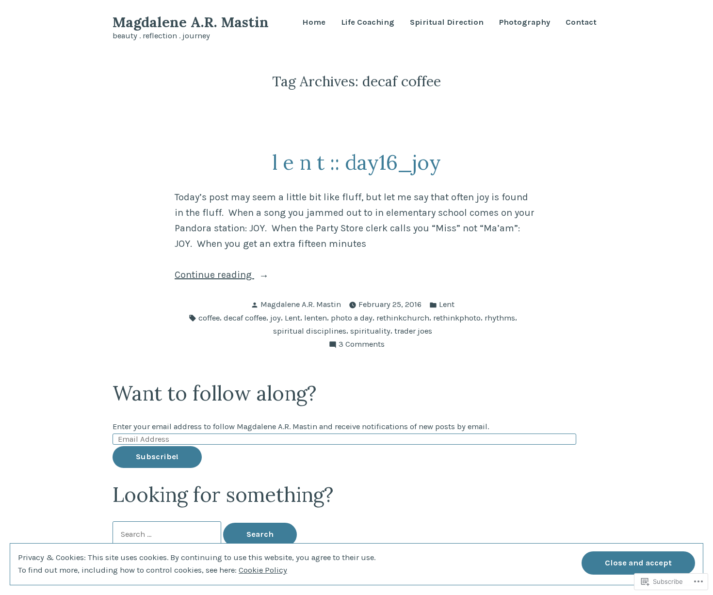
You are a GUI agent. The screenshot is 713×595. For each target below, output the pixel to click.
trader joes (413, 331)
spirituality (370, 331)
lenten (315, 317)
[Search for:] (168, 534)
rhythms (500, 317)
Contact (581, 22)
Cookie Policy (263, 570)
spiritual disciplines (309, 331)
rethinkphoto (457, 317)
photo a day (352, 317)
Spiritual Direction (447, 22)
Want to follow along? (215, 393)
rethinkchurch (402, 317)
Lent (446, 304)
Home (313, 22)
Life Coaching (367, 22)
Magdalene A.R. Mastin (191, 22)
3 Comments (362, 345)
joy (275, 317)
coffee (209, 317)
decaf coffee (245, 317)
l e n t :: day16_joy (356, 162)
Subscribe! (157, 456)
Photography (524, 22)
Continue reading (214, 276)
